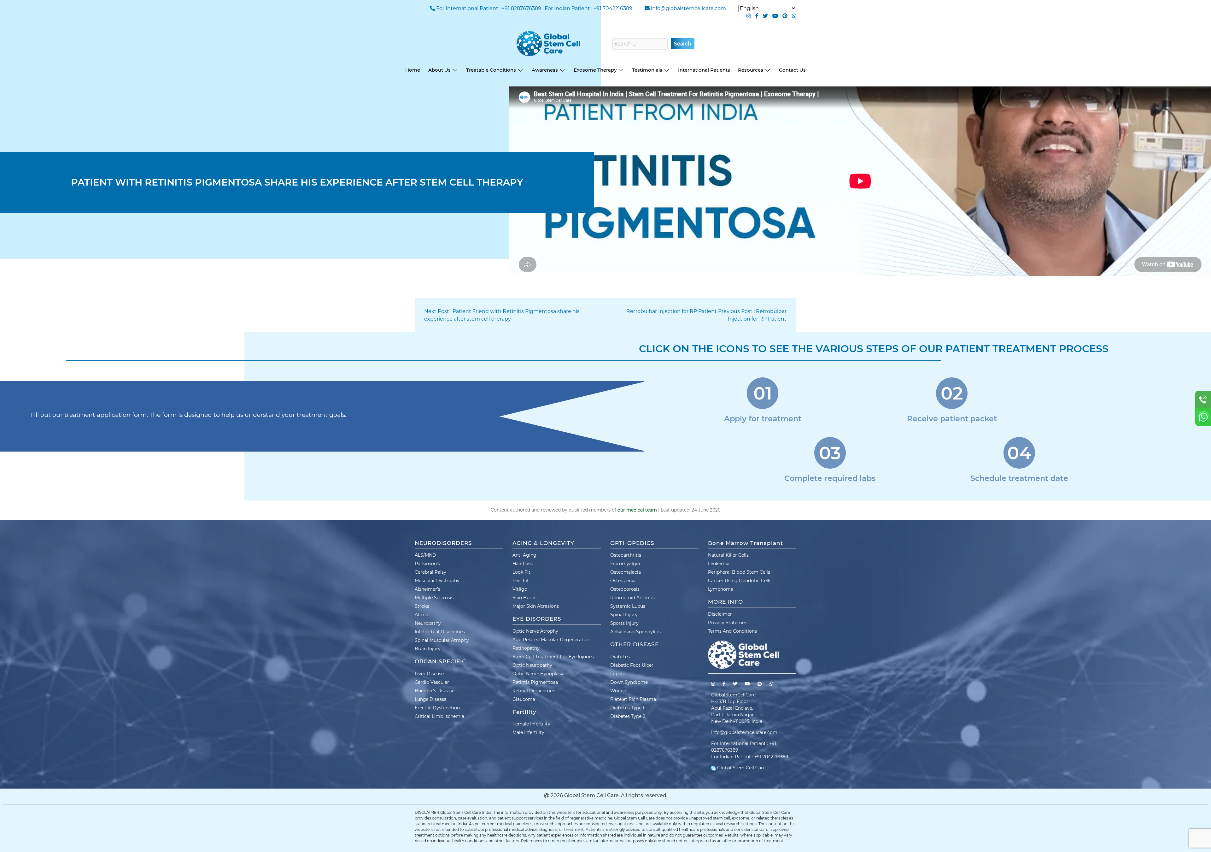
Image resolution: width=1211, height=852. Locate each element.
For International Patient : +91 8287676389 (488, 8)
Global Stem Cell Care (740, 768)
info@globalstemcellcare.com (688, 8)
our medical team (637, 510)
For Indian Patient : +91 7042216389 (588, 8)
